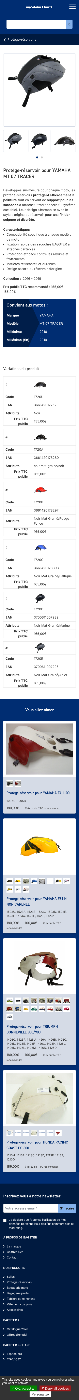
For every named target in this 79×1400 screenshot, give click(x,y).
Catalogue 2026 (17, 1329)
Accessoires (15, 1309)
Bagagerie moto (17, 1287)
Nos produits (14, 1268)
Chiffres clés (15, 1252)
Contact (12, 1257)
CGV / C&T (14, 1359)
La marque (14, 1246)
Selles (11, 1276)
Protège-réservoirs (21, 39)
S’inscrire (67, 1208)
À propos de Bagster (20, 1237)
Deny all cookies (56, 1388)
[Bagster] (39, 7)
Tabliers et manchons (21, 1298)
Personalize (40, 1394)
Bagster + (11, 1320)
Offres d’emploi (17, 1334)
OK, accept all (24, 1388)
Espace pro (14, 1353)
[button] (37, 157)
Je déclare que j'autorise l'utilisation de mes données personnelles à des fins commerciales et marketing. (41, 1223)
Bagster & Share (16, 1345)
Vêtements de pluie (19, 1304)
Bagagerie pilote (18, 1293)
